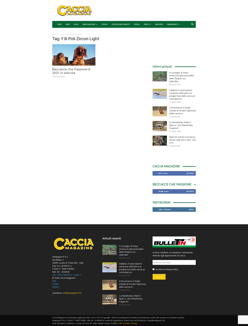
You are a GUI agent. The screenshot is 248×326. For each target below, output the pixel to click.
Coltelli (137, 24)
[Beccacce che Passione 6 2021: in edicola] (73, 55)
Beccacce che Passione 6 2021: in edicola (71, 71)
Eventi (146, 24)
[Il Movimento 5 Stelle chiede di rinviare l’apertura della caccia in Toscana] (160, 111)
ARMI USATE (159, 24)
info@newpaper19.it (72, 293)
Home (59, 24)
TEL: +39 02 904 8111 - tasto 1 (66, 274)
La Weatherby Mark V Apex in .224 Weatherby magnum (181, 125)
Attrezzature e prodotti (121, 24)
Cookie (55, 284)
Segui (191, 209)
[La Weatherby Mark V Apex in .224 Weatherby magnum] (160, 126)
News (68, 24)
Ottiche (104, 24)
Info (54, 281)
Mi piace (190, 173)
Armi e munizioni (89, 24)
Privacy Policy (171, 269)
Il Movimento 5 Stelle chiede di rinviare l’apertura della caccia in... (182, 110)
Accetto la (159, 269)
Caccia (76, 24)
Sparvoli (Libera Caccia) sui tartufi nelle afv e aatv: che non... (182, 140)
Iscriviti (159, 277)
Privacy (55, 287)
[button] (192, 24)
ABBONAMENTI (172, 24)
